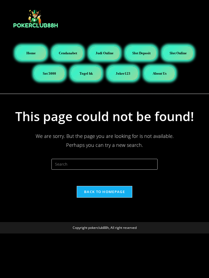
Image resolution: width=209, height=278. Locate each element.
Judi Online (104, 53)
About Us (160, 73)
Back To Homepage (104, 191)
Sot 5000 (49, 73)
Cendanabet (68, 53)
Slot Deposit (141, 53)
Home (31, 53)
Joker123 (123, 73)
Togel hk (86, 73)
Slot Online (178, 53)
